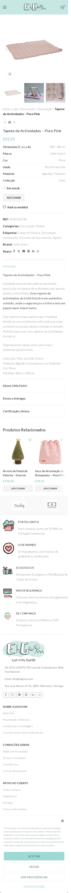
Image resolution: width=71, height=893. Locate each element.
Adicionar (14, 197)
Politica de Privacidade (15, 751)
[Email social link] (23, 251)
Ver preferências (34, 877)
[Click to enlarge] (10, 74)
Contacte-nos (11, 764)
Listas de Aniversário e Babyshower (23, 732)
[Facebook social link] (14, 251)
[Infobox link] (35, 528)
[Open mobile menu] (5, 7)
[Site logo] (34, 6)
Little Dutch (20, 244)
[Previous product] (5, 122)
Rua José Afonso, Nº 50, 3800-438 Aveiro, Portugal (34, 686)
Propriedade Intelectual (16, 719)
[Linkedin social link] (33, 251)
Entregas (8, 802)
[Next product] (14, 122)
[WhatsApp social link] (38, 251)
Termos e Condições (14, 757)
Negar (34, 866)
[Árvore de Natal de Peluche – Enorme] (18, 452)
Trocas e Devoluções (15, 809)
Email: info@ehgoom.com (19, 678)
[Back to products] (9, 122)
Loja (15, 109)
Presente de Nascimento (35, 237)
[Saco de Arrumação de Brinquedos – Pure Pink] (50, 452)
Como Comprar (12, 789)
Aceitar (34, 856)
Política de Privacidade (34, 886)
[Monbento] (52, 505)
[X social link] (18, 251)
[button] (62, 821)
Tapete (57, 237)
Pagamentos (10, 796)
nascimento (10, 237)
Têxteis (40, 226)
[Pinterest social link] (28, 251)
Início (6, 109)
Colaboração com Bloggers (18, 726)
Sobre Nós (9, 713)
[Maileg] (19, 505)
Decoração (27, 109)
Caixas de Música (29, 232)
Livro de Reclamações (15, 770)
